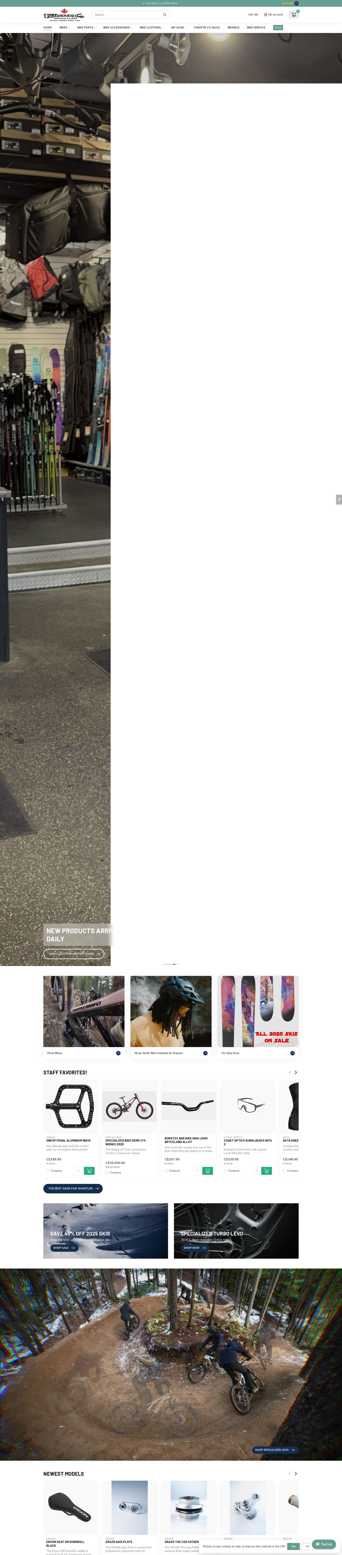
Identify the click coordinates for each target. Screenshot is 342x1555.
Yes (293, 1546)
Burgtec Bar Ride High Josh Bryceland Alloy (186, 1140)
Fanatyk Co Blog (207, 27)
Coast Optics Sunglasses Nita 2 (248, 1142)
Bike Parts (85, 27)
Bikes (63, 27)
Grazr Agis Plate (118, 1542)
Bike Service (256, 27)
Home (47, 27)
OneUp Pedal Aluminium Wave (68, 1140)
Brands (233, 27)
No (307, 1546)
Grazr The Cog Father (182, 1542)
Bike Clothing (150, 27)
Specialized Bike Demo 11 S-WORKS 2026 (126, 1142)
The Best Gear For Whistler (70, 1188)
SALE (278, 27)
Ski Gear (177, 27)
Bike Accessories (116, 27)
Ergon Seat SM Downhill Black (65, 1543)
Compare (56, 1170)
